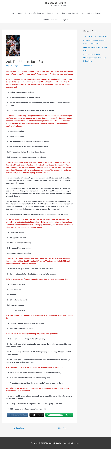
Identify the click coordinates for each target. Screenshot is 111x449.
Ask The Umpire (13, 66)
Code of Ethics (52, 13)
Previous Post (17, 428)
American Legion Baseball (91, 13)
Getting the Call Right (91, 54)
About (20, 13)
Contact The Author (50, 20)
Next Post (63, 428)
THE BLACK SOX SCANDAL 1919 (95, 37)
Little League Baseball (69, 13)
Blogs (63, 20)
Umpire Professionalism (34, 13)
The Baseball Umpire (55, 3)
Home (12, 13)
